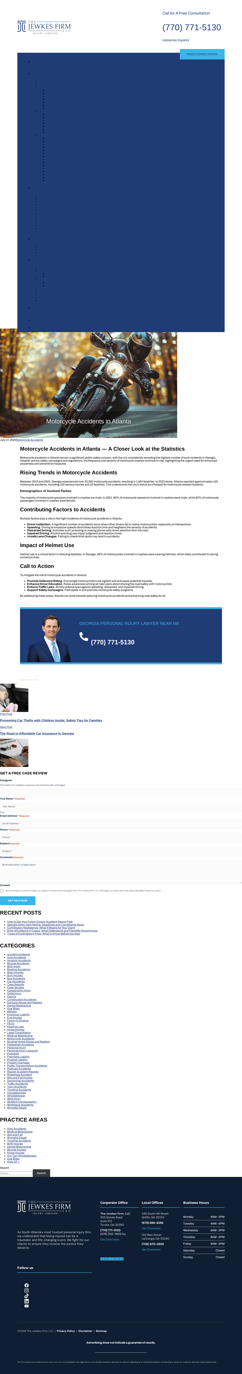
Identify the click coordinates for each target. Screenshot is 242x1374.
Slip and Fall (15, 1134)
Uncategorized (16, 1092)
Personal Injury (16, 1047)
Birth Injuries (15, 1143)
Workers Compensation (21, 1101)
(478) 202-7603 (110, 1234)
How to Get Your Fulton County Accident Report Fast (40, 921)
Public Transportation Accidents (27, 1065)
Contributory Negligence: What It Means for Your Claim (41, 927)
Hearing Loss (15, 1026)
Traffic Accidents (17, 1083)
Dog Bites (13, 1008)
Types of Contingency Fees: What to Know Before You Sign (43, 933)
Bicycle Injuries (16, 1149)
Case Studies (15, 987)
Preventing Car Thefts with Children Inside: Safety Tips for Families (51, 720)
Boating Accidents (18, 969)
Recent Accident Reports (23, 1071)
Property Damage (18, 1062)
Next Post (6, 727)
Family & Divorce (18, 1020)
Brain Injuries (15, 972)
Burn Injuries (15, 975)
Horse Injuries (15, 1029)
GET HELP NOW (17, 900)
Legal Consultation (19, 1032)
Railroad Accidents (19, 1068)
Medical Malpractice (20, 1035)
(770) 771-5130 (191, 27)
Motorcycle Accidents (29, 439)
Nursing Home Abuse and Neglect (28, 1041)
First (2, 812)
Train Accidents (17, 1086)
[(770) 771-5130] (83, 636)
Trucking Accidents (19, 1089)
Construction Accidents (21, 999)
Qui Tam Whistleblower (21, 1155)
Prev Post (6, 713)
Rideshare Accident (19, 1074)
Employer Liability (18, 1014)
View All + (13, 1161)
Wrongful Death (17, 1107)
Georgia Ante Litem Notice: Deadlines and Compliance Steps (45, 924)
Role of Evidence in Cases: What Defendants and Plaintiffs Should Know (52, 930)
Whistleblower (16, 1095)
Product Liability (17, 1059)
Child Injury (14, 993)
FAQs (10, 1023)
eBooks (12, 1011)
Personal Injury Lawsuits (22, 1050)
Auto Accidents (16, 957)
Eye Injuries (14, 1017)
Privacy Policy (66, 1331)
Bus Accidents (16, 978)
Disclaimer (85, 1331)
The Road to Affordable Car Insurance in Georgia (37, 733)
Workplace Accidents (20, 1104)
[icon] (26, 1286)
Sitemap (101, 1331)
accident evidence (18, 954)
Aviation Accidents (19, 960)
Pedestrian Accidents (20, 1044)
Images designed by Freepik (29, 680)
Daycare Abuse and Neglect (24, 1002)
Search (4, 1167)
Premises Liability (18, 1056)
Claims (11, 996)
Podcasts (13, 1053)
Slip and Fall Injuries (19, 1077)
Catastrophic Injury (19, 990)
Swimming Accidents (20, 1080)
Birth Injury (14, 966)
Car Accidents (16, 981)
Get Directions (109, 1239)
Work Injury (14, 1098)
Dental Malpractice (19, 1005)
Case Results (15, 984)
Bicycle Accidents (18, 963)
